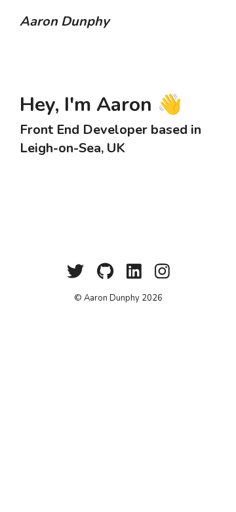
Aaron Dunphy (64, 21)
